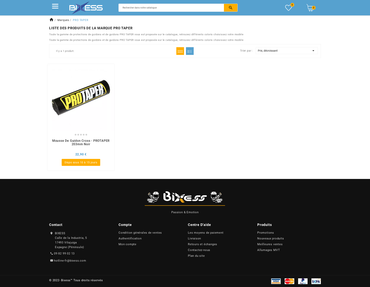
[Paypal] (303, 281)
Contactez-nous (199, 250)
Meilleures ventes (270, 244)
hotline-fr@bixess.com (70, 260)
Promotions (265, 232)
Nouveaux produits (270, 238)
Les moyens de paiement (206, 232)
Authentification (130, 238)
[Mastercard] (289, 281)
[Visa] (276, 281)
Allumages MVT (268, 250)
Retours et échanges (202, 244)
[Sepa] (316, 281)
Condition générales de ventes (140, 232)
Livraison (194, 238)
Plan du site (196, 256)
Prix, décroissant (287, 50)
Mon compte (127, 244)
